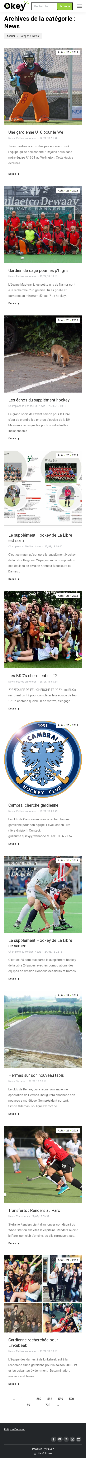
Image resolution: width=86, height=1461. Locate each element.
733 (47, 1405)
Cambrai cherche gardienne (33, 805)
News (11, 138)
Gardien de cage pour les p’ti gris (38, 270)
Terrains (20, 1081)
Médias (29, 546)
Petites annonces (26, 138)
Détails (12, 173)
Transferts (22, 1216)
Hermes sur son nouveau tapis (36, 1075)
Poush (50, 1449)
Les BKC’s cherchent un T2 (32, 675)
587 (38, 1399)
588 (49, 1399)
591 (29, 1405)
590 (71, 1399)
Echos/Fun (31, 406)
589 (60, 1399)
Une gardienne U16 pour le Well (36, 132)
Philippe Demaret (14, 1429)
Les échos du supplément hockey (39, 400)
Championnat (16, 406)
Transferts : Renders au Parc (34, 1210)
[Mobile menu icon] (79, 6)
